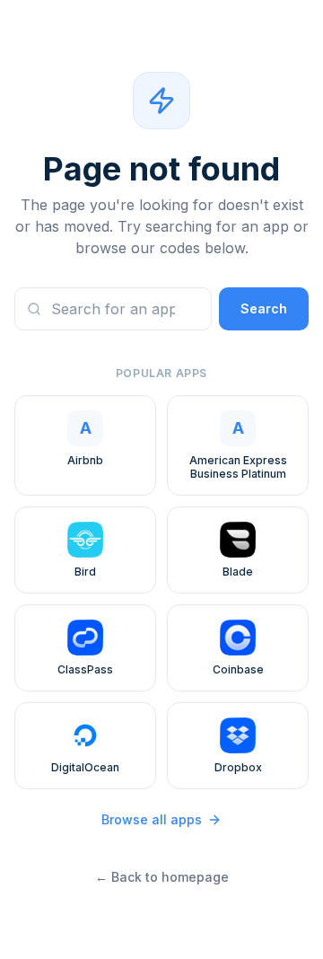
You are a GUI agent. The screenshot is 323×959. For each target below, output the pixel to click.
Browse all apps (151, 819)
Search (263, 308)
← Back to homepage (162, 876)
